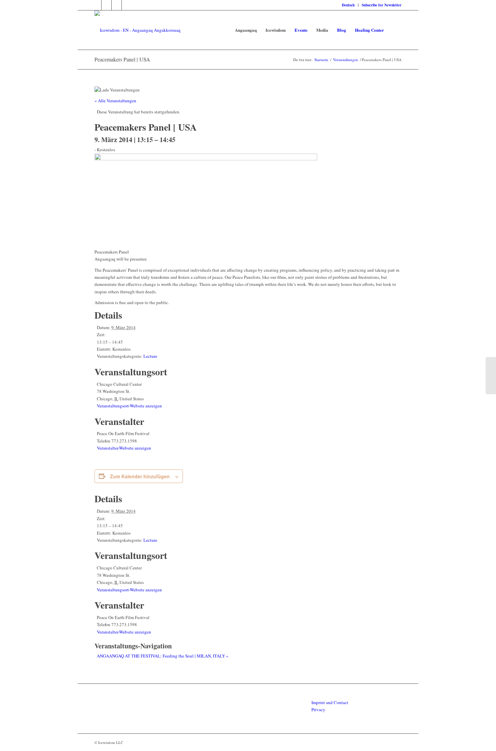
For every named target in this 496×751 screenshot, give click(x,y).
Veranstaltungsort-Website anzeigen (129, 406)
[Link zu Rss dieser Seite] (106, 5)
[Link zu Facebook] (96, 5)
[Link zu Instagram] (116, 5)
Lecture (150, 356)
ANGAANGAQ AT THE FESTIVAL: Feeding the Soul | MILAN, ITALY (162, 656)
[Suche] (395, 30)
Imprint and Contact (329, 702)
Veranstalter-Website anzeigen (124, 448)
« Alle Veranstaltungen (115, 101)
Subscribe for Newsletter (382, 5)
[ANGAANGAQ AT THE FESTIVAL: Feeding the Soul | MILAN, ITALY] (491, 375)
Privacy (318, 709)
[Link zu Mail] (127, 5)
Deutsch (348, 5)
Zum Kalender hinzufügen (140, 476)
